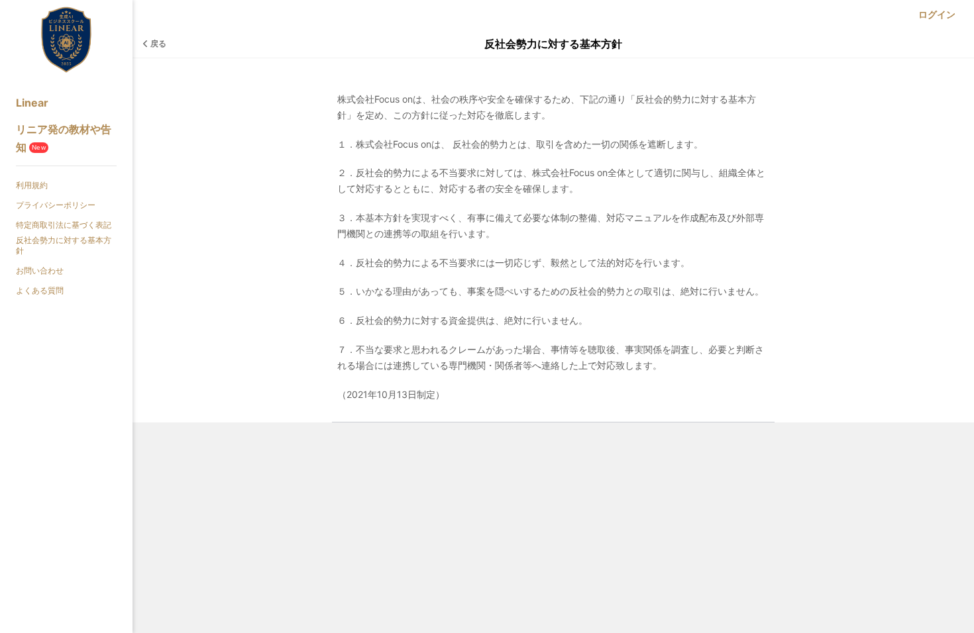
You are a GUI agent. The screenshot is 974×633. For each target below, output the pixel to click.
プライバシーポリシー (55, 205)
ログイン (936, 14)
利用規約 (32, 185)
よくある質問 (40, 290)
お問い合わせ (40, 270)
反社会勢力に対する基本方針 (63, 245)
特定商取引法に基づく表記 (63, 225)
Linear (32, 102)
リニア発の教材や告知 (63, 138)
